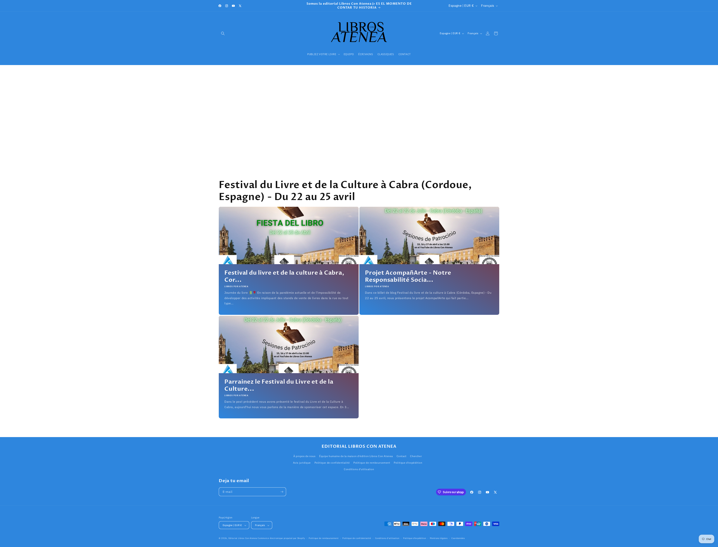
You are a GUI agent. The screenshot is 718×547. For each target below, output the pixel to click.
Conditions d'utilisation (359, 469)
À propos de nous (304, 456)
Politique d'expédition (408, 462)
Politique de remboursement (371, 462)
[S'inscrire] (282, 491)
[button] (223, 33)
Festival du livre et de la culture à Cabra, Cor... (284, 276)
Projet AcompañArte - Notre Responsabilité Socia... (408, 276)
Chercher (416, 456)
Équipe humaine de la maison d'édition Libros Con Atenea (356, 456)
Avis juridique (302, 462)
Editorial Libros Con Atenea (242, 538)
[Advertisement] (359, 112)
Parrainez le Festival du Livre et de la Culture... (278, 385)
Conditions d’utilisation (387, 538)
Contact (401, 456)
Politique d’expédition (414, 538)
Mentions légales (438, 538)
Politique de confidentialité (332, 462)
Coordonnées (458, 538)
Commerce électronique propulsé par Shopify (281, 538)
